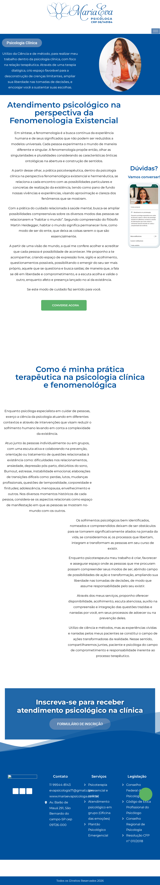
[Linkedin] (22, 791)
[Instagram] (16, 791)
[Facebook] (29, 791)
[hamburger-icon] (155, 31)
